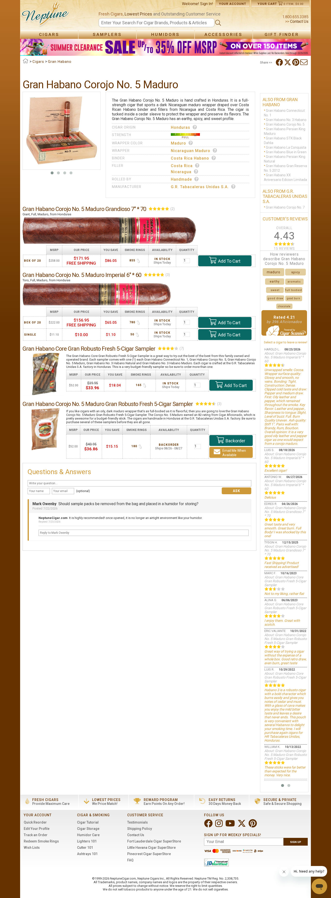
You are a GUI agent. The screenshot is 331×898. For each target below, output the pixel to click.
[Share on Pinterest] (296, 62)
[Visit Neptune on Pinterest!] (253, 825)
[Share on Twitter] (288, 62)
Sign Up (295, 842)
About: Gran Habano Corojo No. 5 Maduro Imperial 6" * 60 (285, 357)
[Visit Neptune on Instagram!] (219, 825)
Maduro (178, 143)
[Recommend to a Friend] (304, 62)
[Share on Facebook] (280, 62)
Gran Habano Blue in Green (286, 152)
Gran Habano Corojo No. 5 (285, 124)
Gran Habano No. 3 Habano (286, 120)
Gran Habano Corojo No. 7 (285, 207)
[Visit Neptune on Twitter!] (242, 825)
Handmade (181, 179)
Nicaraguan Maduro (190, 150)
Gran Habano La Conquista (286, 147)
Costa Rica (182, 165)
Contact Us (298, 21)
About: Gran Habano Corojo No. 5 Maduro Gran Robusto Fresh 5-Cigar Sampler (285, 639)
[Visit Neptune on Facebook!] (208, 825)
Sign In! (206, 3)
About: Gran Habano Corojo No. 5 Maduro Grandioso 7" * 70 (285, 512)
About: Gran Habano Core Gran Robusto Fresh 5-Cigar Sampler (285, 581)
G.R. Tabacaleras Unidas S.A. (200, 187)
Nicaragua (181, 172)
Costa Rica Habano (190, 158)
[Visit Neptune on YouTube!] (230, 825)
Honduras (180, 127)
